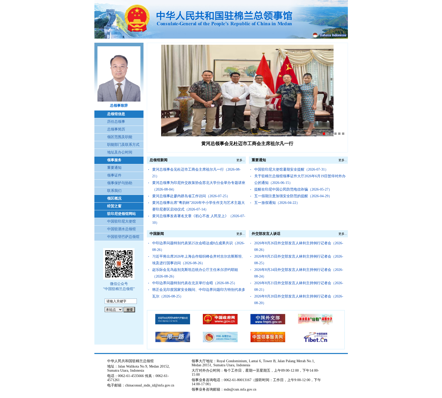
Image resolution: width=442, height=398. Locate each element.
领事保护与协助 (119, 183)
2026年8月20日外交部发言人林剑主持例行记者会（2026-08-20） (298, 299)
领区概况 (114, 198)
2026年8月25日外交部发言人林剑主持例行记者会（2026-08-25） (298, 260)
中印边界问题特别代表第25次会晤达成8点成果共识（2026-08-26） (198, 246)
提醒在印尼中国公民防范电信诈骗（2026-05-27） (293, 189)
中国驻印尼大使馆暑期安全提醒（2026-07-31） (291, 169)
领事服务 (114, 160)
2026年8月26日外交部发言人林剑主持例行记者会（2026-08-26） (298, 246)
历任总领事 (116, 122)
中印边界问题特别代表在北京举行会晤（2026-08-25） (194, 283)
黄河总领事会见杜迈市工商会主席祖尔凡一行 (247, 143)
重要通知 (114, 168)
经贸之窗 (114, 206)
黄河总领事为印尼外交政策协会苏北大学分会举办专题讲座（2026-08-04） (198, 186)
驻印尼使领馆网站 (121, 214)
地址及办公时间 (119, 152)
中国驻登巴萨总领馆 (123, 237)
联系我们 (114, 191)
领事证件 (114, 175)
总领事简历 (116, 129)
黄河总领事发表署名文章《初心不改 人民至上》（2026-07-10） (198, 219)
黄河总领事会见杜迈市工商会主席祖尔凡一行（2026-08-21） (196, 173)
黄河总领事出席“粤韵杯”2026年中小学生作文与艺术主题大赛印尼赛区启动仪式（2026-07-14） (198, 206)
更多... (240, 160)
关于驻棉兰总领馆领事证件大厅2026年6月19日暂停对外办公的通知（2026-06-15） (300, 179)
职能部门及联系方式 (123, 145)
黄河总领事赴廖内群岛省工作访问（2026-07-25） (191, 196)
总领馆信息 (116, 114)
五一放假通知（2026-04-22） (277, 203)
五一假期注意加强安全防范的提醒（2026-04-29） (293, 196)
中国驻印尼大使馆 (121, 221)
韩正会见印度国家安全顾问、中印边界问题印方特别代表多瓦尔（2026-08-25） (198, 293)
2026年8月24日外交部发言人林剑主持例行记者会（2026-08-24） (298, 273)
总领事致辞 (119, 105)
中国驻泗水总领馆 (121, 229)
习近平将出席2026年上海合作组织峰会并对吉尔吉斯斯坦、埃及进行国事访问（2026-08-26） (198, 260)
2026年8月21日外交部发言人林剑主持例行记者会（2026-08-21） (298, 286)
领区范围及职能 (119, 137)
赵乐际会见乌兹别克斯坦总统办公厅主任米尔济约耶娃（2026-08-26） (195, 273)
